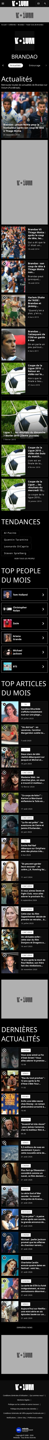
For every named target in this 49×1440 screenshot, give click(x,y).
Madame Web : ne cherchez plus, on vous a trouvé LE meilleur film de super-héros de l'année (33, 783)
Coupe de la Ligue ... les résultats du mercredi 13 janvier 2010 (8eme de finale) (35, 490)
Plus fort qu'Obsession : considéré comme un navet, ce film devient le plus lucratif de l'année (33, 1174)
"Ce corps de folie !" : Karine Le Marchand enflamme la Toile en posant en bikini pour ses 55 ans (32, 801)
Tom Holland (20, 594)
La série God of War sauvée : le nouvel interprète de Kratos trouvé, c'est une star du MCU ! (33, 1199)
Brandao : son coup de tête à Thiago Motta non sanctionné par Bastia (37, 271)
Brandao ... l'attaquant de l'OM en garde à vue (36, 336)
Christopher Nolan (20, 609)
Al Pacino (10, 532)
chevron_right (46, 65)
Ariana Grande (17, 638)
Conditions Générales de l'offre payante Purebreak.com (23, 1413)
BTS (15, 666)
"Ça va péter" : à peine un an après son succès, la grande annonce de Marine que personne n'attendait (33, 1222)
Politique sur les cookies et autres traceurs (23, 1404)
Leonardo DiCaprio (16, 546)
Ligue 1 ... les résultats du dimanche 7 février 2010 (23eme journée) (24, 434)
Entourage (34, 65)
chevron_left (2, 65)
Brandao (21, 25)
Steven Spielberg (15, 553)
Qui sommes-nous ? (37, 1395)
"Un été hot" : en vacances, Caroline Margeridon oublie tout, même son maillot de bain (33, 733)
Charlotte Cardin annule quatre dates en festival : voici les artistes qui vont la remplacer (33, 1268)
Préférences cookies (35, 1418)
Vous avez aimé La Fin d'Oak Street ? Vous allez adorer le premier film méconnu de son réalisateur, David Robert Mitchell (32, 1062)
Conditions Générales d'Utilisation (15, 1395)
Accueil (4, 25)
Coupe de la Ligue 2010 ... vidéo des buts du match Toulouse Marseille (36, 455)
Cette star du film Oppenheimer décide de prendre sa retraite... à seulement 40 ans (33, 918)
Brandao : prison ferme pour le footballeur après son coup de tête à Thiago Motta (23, 127)
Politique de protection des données (23, 1409)
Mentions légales (23, 1400)
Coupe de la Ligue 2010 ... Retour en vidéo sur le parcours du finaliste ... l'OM (36, 374)
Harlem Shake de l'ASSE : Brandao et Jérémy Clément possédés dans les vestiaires (36, 306)
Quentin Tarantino (16, 539)
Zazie (16, 623)
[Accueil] (20, 3)
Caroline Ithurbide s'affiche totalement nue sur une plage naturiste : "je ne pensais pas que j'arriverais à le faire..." (33, 716)
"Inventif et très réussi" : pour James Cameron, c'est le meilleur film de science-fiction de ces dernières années (33, 1130)
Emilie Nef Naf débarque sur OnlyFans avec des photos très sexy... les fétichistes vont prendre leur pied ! (33, 851)
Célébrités (12, 25)
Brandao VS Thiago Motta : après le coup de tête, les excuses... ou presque (36, 237)
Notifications (11, 1418)
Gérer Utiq (22, 1418)
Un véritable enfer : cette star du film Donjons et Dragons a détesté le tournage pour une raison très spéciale (32, 944)
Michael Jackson (17, 652)
